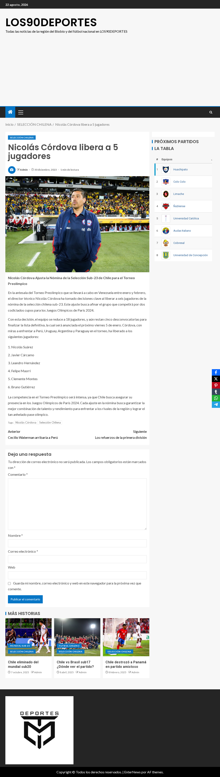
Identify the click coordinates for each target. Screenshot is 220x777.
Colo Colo (179, 181)
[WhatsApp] (216, 398)
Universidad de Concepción (190, 255)
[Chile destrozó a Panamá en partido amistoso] (126, 637)
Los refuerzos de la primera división (121, 434)
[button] (20, 112)
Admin (24, 169)
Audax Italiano (182, 230)
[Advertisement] (110, 74)
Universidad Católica (186, 218)
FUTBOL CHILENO (69, 645)
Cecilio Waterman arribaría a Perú (33, 434)
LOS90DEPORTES (51, 22)
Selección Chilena (50, 422)
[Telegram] (216, 404)
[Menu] (20, 112)
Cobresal (179, 243)
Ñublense (179, 206)
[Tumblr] (216, 391)
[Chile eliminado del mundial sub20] (28, 637)
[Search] (211, 112)
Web (11, 567)
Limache (178, 194)
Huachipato (180, 169)
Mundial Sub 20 (20, 645)
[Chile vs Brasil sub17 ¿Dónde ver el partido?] (77, 637)
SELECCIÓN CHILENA (22, 137)
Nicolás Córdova (25, 422)
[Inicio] (10, 112)
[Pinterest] (216, 385)
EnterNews (132, 772)
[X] (216, 379)
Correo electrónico (23, 551)
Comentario (18, 474)
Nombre (15, 535)
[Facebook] (216, 372)
